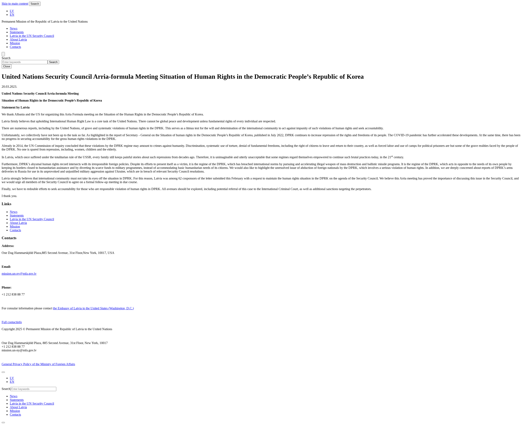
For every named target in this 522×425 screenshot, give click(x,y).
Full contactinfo (12, 322)
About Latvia (18, 39)
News (13, 28)
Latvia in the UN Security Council (32, 36)
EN (12, 14)
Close (6, 66)
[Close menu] (3, 372)
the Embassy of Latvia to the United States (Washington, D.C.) (93, 308)
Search (35, 3)
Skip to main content (15, 3)
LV (12, 11)
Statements (17, 32)
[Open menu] (3, 54)
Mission (15, 43)
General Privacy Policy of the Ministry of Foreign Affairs (38, 364)
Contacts (15, 47)
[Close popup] (3, 422)
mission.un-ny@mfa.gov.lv (19, 273)
